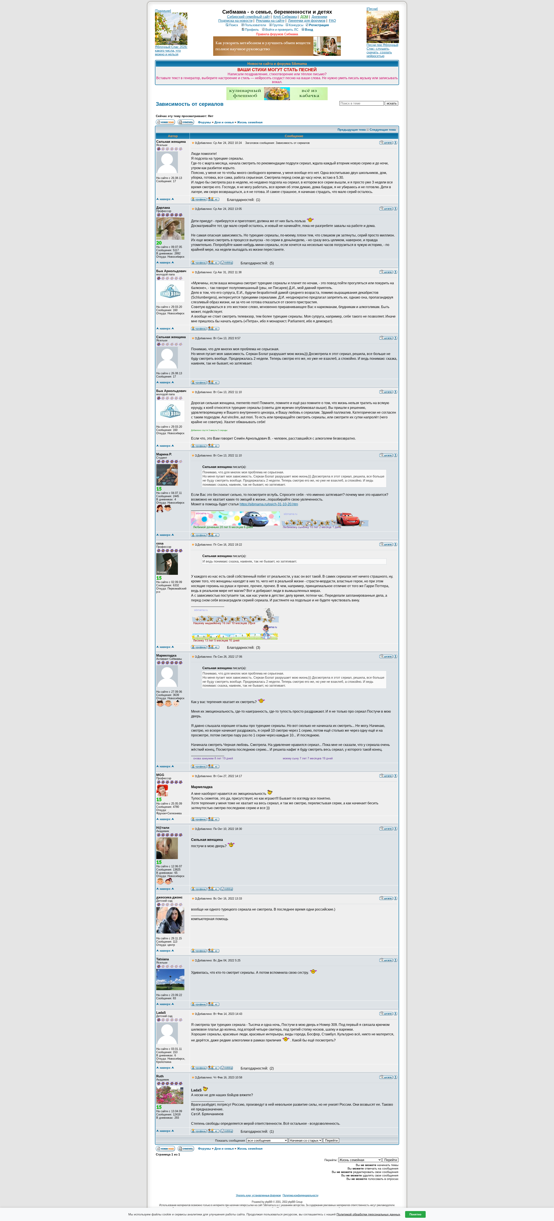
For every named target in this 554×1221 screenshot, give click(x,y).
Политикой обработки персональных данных (368, 1214)
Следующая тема (383, 129)
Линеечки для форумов (306, 20)
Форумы (204, 122)
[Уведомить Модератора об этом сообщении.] (395, 142)
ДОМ (304, 17)
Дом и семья (224, 122)
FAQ (332, 20)
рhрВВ (268, 1201)
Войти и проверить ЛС (281, 29)
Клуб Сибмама (285, 17)
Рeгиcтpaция (319, 25)
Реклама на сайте (270, 20)
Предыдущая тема (352, 129)
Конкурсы (296, 25)
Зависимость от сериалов (190, 104)
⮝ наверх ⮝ (165, 199)
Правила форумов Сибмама (277, 34)
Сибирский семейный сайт (248, 17)
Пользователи (255, 25)
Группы (277, 25)
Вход (309, 29)
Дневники (319, 17)
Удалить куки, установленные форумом (258, 1195)
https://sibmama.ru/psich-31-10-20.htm (269, 504)
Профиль (252, 29)
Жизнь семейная (250, 122)
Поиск (233, 25)
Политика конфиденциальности (300, 1195)
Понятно (415, 1214)
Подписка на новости (235, 20)
